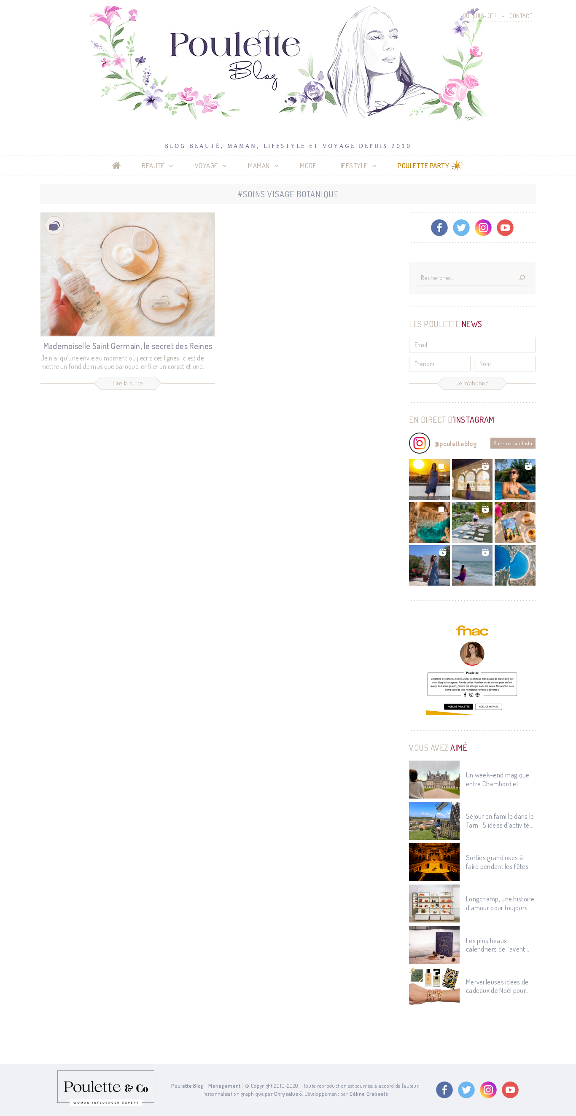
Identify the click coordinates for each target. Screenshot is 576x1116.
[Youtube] (505, 227)
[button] (429, 479)
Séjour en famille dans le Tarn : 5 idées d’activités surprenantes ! (500, 820)
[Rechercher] (522, 278)
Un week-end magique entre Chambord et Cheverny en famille (498, 779)
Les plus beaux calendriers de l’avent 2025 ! (495, 945)
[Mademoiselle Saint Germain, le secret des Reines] (127, 274)
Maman (259, 165)
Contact (521, 15)
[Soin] (54, 225)
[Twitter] (461, 227)
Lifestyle (352, 165)
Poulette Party (423, 165)
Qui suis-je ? (480, 15)
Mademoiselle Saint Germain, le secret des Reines (127, 345)
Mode (308, 165)
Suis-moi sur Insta (513, 443)
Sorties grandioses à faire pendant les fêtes (497, 861)
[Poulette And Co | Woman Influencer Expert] (105, 1104)
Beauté (153, 165)
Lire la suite (128, 383)
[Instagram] (483, 227)
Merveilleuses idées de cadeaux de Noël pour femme (497, 986)
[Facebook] (439, 227)
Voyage (206, 165)
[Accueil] (116, 165)
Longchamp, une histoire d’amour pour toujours (500, 903)
